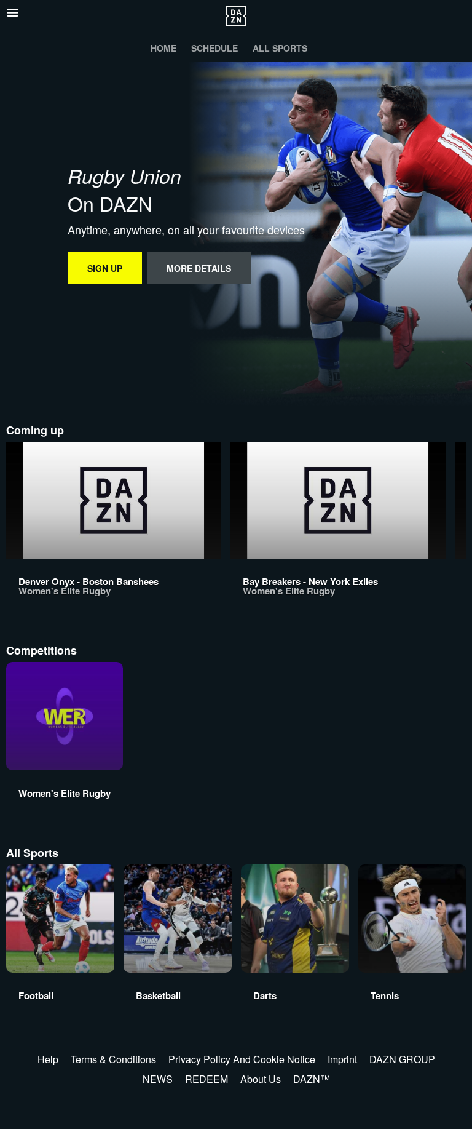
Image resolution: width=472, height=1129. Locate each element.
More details (199, 268)
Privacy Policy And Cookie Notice (241, 1059)
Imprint (342, 1059)
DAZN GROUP (402, 1059)
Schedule (214, 48)
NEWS (158, 1079)
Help (47, 1059)
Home (163, 48)
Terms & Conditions (113, 1059)
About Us (260, 1079)
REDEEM (206, 1079)
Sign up (104, 268)
